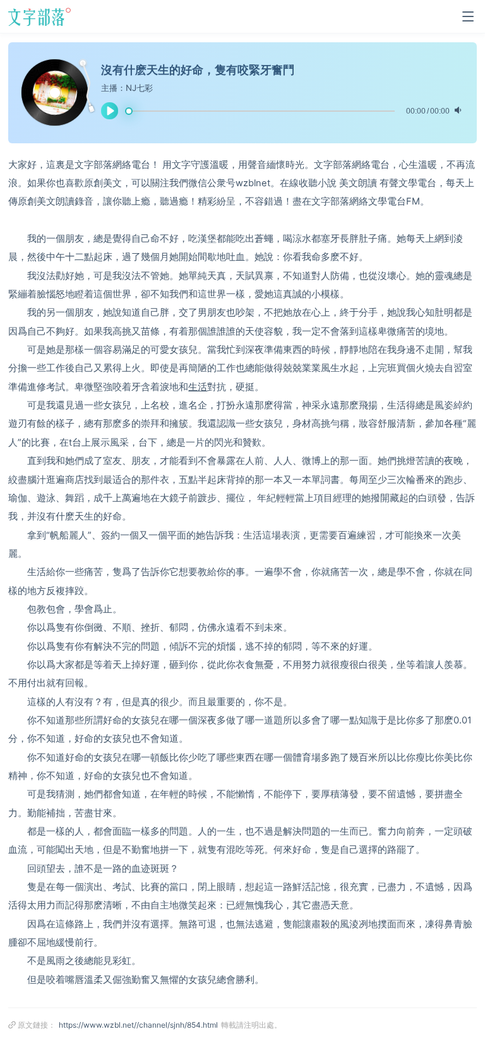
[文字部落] (42, 17)
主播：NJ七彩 (127, 88)
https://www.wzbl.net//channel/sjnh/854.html (138, 1025)
